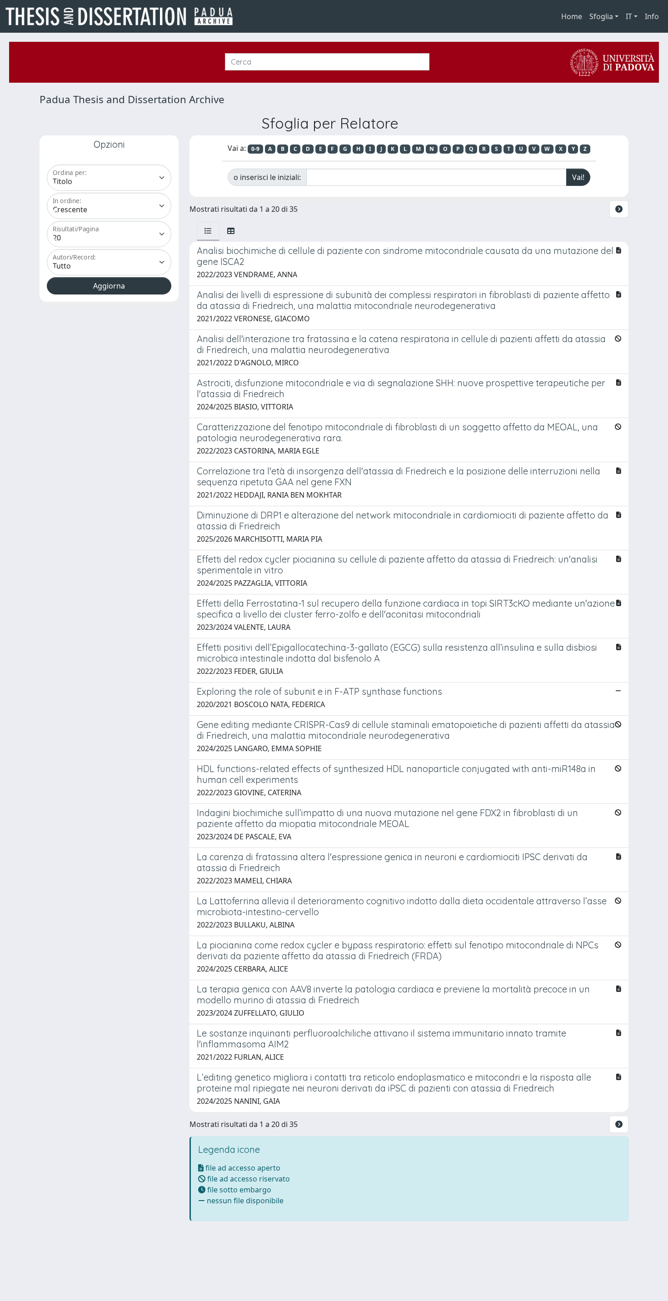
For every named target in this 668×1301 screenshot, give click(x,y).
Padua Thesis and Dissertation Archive (132, 99)
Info (652, 16)
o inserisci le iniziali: (267, 177)
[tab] (208, 230)
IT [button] (629, 16)
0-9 (255, 149)
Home (571, 16)
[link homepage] (122, 16)
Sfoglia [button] (601, 16)
